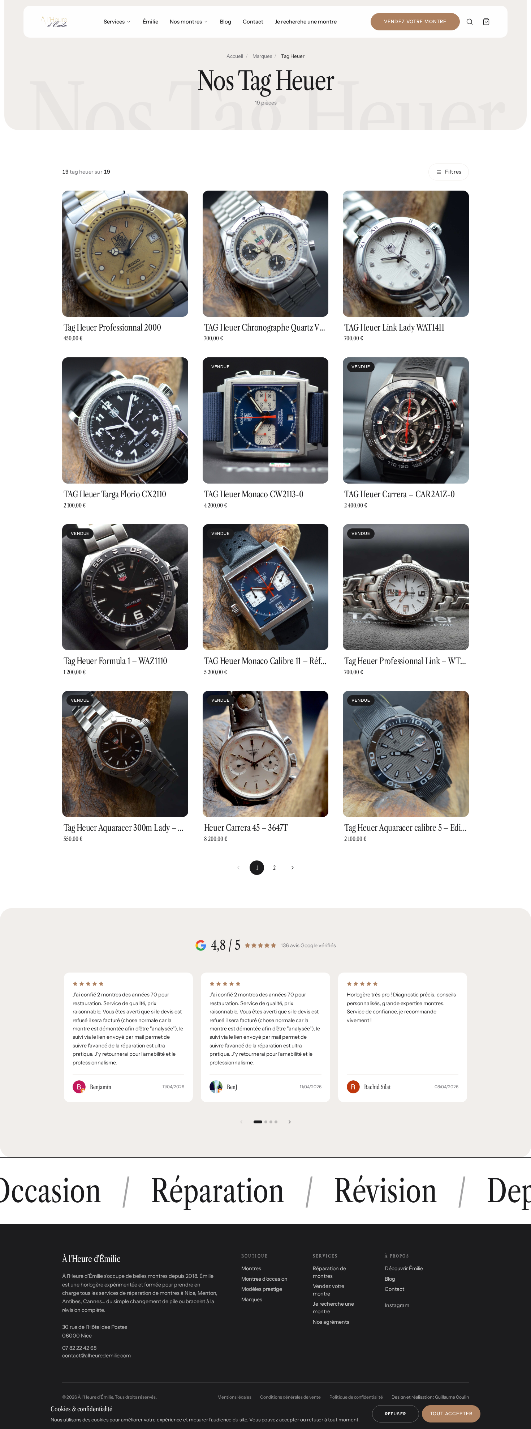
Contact (253, 21)
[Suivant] (292, 867)
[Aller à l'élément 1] (258, 1121)
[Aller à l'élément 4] (276, 1121)
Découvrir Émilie (404, 1268)
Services (114, 21)
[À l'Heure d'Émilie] (54, 21)
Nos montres (186, 21)
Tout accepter (451, 1413)
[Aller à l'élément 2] (265, 1121)
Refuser (395, 1413)
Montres (251, 1268)
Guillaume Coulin (452, 1397)
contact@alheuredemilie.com (96, 1355)
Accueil (234, 56)
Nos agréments (331, 1322)
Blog (225, 21)
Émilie (150, 21)
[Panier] (486, 22)
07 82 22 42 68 (79, 1348)
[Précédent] (241, 1121)
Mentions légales (234, 1397)
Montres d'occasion (264, 1279)
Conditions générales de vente (290, 1397)
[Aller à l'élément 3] (270, 1121)
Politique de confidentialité (356, 1397)
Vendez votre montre (415, 21)
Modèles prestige (261, 1289)
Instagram (397, 1305)
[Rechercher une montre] (469, 22)
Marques (262, 56)
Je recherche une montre (306, 21)
